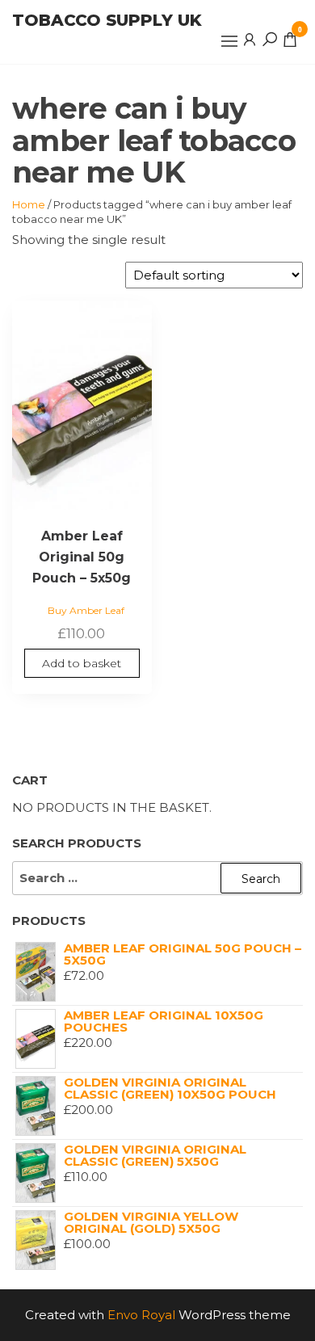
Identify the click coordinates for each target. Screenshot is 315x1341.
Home (28, 204)
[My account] (249, 39)
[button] (229, 41)
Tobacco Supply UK (107, 20)
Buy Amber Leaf (86, 610)
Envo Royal (141, 1314)
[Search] (270, 39)
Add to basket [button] (81, 663)
